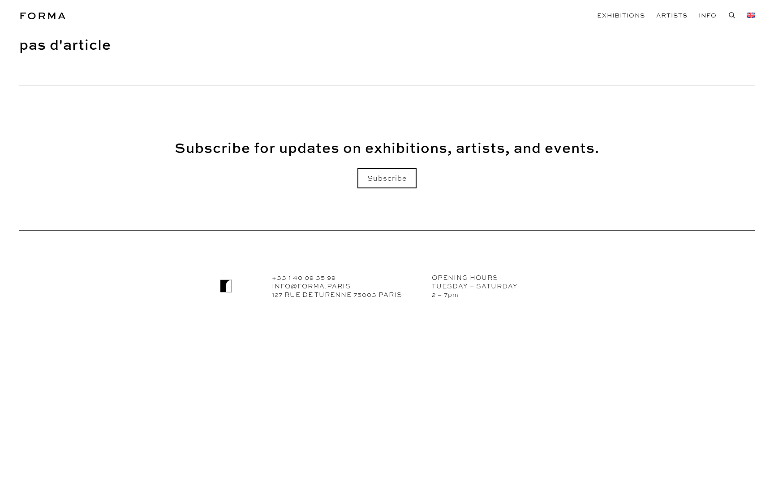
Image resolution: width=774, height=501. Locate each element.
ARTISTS (672, 15)
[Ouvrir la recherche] (731, 15)
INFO (708, 15)
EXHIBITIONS (621, 15)
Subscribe (387, 178)
